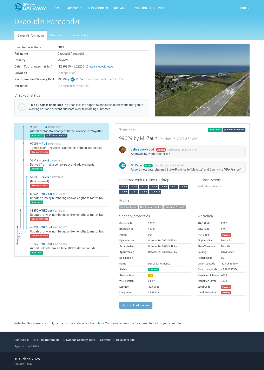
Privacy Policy (23, 363)
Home (57, 8)
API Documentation (46, 340)
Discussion (57, 35)
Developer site (125, 340)
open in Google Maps (101, 66)
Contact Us (21, 340)
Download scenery (137, 305)
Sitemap (105, 340)
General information (31, 35)
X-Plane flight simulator (89, 323)
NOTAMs (120, 8)
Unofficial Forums (147, 8)
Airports (74, 8)
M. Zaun (81, 79)
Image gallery (79, 35)
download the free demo (132, 323)
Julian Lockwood (143, 149)
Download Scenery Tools (79, 340)
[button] (162, 80)
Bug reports (98, 8)
